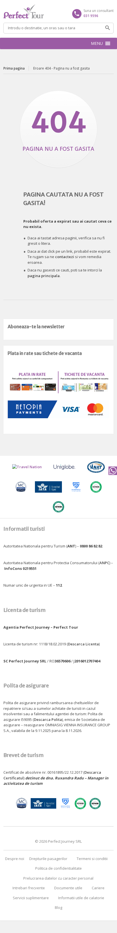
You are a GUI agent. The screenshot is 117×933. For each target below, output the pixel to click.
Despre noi (14, 858)
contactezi (64, 256)
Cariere (98, 887)
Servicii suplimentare (31, 897)
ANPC (104, 562)
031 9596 (90, 15)
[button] (97, 43)
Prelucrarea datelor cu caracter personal (58, 878)
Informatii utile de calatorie (81, 897)
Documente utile (68, 887)
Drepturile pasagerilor (48, 858)
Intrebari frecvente (28, 887)
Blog (58, 907)
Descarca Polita (48, 719)
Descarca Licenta (83, 644)
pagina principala (44, 275)
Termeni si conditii (92, 858)
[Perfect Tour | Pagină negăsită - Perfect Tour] (58, 11)
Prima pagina (14, 68)
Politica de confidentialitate (58, 868)
